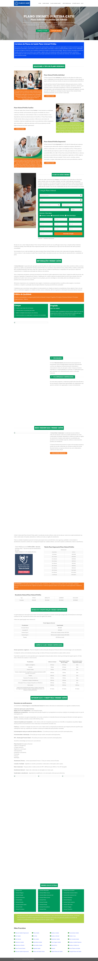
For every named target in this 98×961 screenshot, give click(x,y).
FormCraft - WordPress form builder (46, 238)
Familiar (35, 110)
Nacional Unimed (59, 362)
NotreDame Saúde (37, 942)
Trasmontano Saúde (74, 933)
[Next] (94, 23)
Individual (57, 77)
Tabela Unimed (18, 552)
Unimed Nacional (19, 266)
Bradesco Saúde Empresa (75, 942)
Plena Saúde (36, 933)
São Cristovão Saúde (74, 939)
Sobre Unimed (45, 3)
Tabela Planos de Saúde (57, 951)
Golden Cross (72, 936)
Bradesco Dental (55, 936)
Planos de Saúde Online (39, 951)
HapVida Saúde (36, 948)
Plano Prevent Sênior (20, 948)
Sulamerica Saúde (19, 942)
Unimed (57, 179)
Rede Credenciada (67, 3)
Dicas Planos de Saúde (74, 948)
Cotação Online (76, 3)
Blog (82, 3)
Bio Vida (35, 936)
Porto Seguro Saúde (56, 942)
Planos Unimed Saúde (55, 3)
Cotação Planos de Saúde (75, 951)
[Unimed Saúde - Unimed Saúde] (22, 3)
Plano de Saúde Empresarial (22, 933)
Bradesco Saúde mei (74, 945)
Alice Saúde (36, 939)
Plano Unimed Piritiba (39, 245)
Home (39, 3)
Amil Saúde (18, 936)
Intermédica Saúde (37, 945)
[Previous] (3, 23)
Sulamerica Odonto (19, 945)
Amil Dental (18, 939)
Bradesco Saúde (55, 933)
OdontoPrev (54, 945)
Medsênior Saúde (55, 939)
